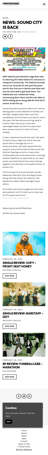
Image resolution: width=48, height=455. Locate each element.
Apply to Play (24, 444)
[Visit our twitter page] (5, 36)
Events (24, 433)
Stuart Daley (29, 32)
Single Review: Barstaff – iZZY (23, 315)
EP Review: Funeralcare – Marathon (22, 365)
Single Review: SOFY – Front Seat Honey (19, 264)
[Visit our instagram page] (29, 396)
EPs (5, 371)
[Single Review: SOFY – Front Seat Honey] (24, 244)
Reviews (7, 270)
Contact (24, 441)
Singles (16, 270)
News (6, 18)
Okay (9, 422)
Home (24, 430)
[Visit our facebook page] (10, 36)
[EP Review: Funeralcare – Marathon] (24, 345)
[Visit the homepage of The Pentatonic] (11, 4)
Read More (9, 276)
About (24, 436)
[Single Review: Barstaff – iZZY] (24, 294)
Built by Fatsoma (24, 449)
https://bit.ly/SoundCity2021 (16, 198)
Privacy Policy (24, 446)
